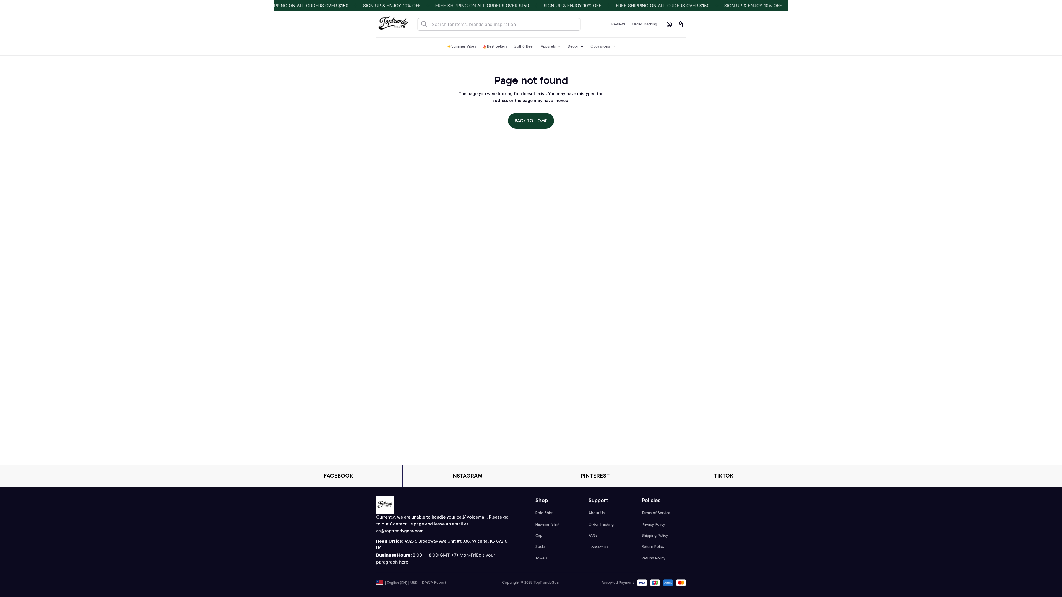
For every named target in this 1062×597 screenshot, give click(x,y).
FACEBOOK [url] (338, 475)
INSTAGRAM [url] (467, 475)
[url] (400, 531)
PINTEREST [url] (595, 475)
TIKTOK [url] (723, 475)
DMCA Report (434, 582)
